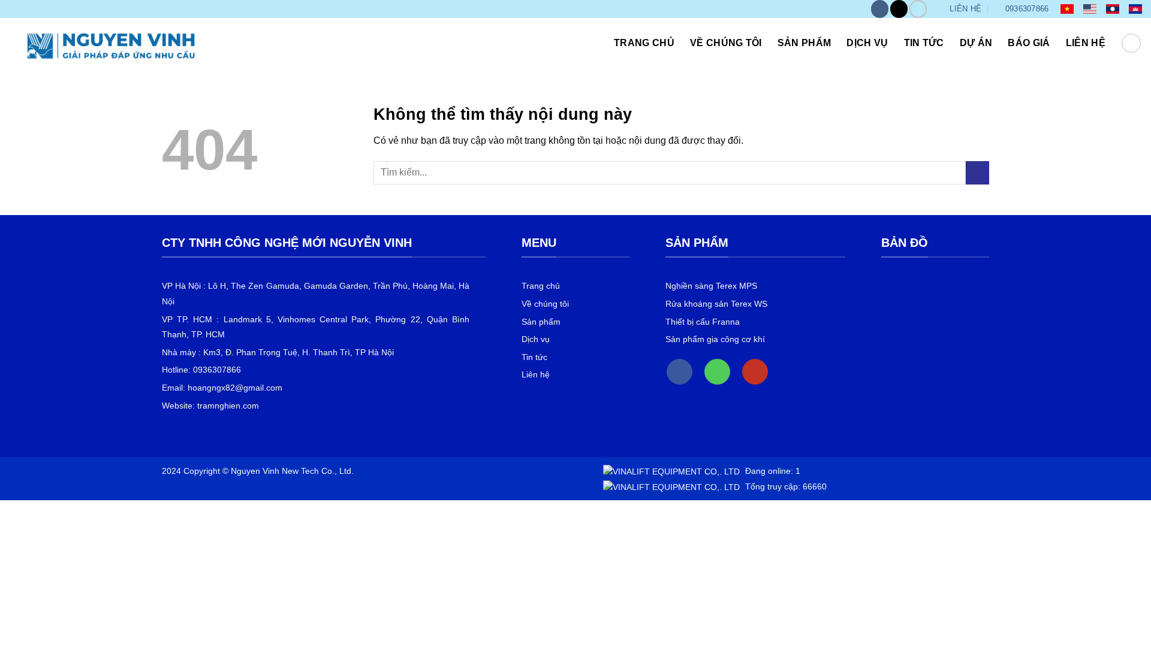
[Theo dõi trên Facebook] (879, 8)
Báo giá (1029, 43)
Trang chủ (644, 43)
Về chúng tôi (726, 43)
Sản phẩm (804, 43)
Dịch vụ (867, 43)
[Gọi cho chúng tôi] (717, 372)
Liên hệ (1085, 43)
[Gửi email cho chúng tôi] (899, 8)
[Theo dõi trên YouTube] (918, 8)
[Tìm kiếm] (1131, 43)
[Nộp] (977, 173)
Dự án (976, 43)
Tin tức (924, 43)
